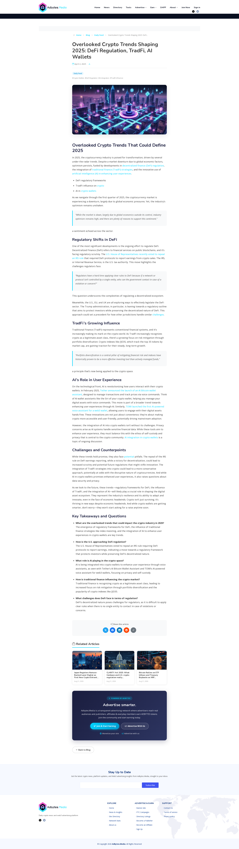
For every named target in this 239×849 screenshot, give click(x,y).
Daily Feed (99, 35)
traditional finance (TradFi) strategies (112, 169)
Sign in (197, 7)
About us (112, 825)
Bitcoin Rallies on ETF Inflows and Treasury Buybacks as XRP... (149, 675)
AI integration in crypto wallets (141, 437)
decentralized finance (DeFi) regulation (143, 165)
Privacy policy (169, 816)
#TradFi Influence (116, 78)
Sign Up (139, 829)
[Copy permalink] (133, 630)
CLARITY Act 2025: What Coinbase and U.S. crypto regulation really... (118, 675)
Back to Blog (84, 749)
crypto (100, 185)
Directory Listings (143, 816)
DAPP (163, 7)
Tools (128, 7)
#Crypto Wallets (78, 78)
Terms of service (170, 812)
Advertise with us (131, 733)
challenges (158, 314)
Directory (117, 7)
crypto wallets (88, 190)
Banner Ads (141, 808)
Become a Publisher (144, 821)
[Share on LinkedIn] (119, 630)
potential (129, 456)
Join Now (186, 7)
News (107, 7)
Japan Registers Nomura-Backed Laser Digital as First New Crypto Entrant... (86, 675)
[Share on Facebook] (112, 630)
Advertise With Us (136, 726)
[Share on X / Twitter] (105, 630)
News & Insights (115, 812)
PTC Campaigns (142, 812)
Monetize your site (110, 733)
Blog (88, 35)
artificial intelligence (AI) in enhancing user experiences (101, 173)
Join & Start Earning (106, 726)
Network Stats (115, 821)
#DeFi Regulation (91, 78)
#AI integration (103, 78)
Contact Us (168, 808)
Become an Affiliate (144, 825)
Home (97, 7)
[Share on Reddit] (126, 630)
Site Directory (114, 816)
